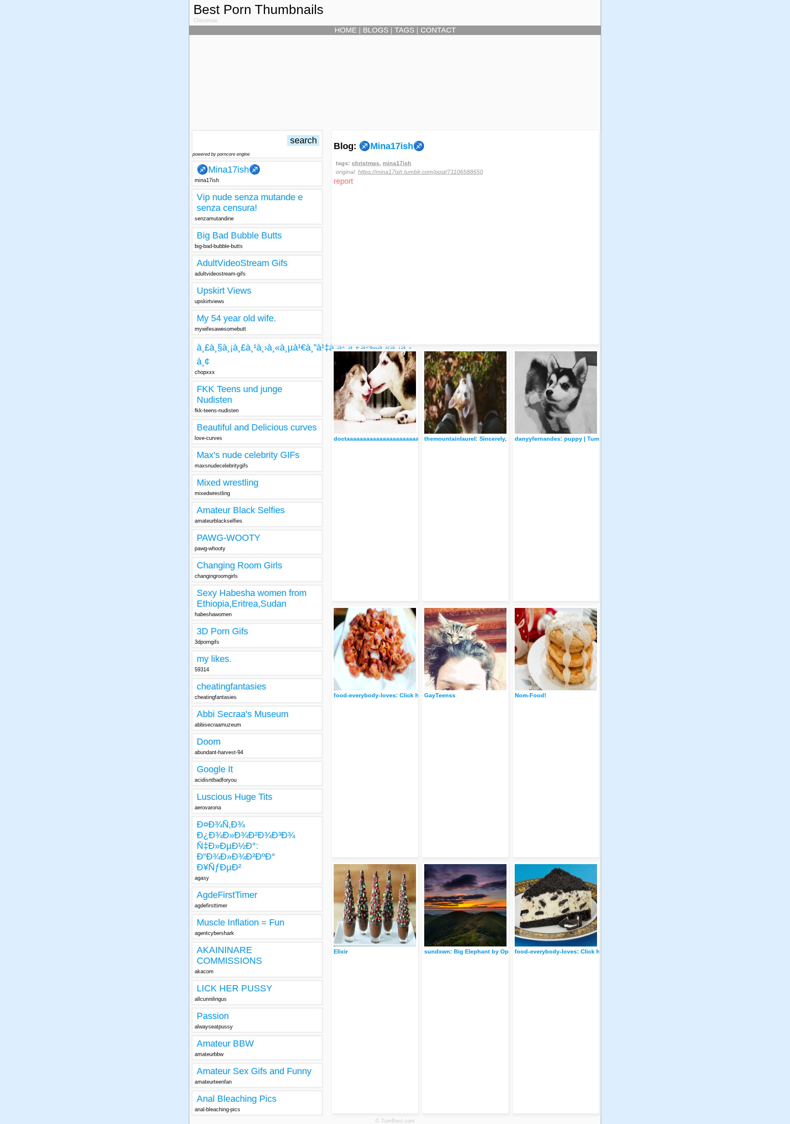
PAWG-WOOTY (228, 538)
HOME (346, 30)
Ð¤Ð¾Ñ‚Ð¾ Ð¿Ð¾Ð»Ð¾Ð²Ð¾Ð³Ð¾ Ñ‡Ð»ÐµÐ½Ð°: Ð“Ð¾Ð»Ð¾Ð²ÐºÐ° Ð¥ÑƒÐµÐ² (246, 845)
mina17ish (397, 163)
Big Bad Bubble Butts (239, 235)
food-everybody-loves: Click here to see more (398, 695)
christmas (365, 163)
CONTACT (438, 30)
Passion (213, 1016)
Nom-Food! (530, 695)
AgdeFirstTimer (227, 895)
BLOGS (375, 30)
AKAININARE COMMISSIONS (229, 955)
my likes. (214, 659)
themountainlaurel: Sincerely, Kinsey (475, 438)
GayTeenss (439, 695)
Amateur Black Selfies (241, 510)
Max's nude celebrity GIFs (248, 455)
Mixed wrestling (227, 482)
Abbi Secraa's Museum (242, 714)
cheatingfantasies (231, 686)
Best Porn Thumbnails (258, 9)
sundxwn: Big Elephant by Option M (475, 951)
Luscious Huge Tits (234, 797)
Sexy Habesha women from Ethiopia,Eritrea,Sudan (252, 598)
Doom (209, 741)
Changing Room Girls (239, 565)
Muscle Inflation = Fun (240, 922)
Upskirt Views (224, 290)
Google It (215, 769)
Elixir (341, 951)
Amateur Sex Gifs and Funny (254, 1071)
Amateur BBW (225, 1043)
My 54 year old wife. (236, 318)
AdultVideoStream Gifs (242, 263)
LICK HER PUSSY (234, 988)
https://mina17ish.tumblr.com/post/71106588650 (420, 171)
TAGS (404, 30)
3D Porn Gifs (222, 631)
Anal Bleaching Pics (236, 1099)
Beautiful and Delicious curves (257, 427)
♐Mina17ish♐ (228, 169)
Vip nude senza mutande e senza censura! (250, 202)
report (343, 181)
